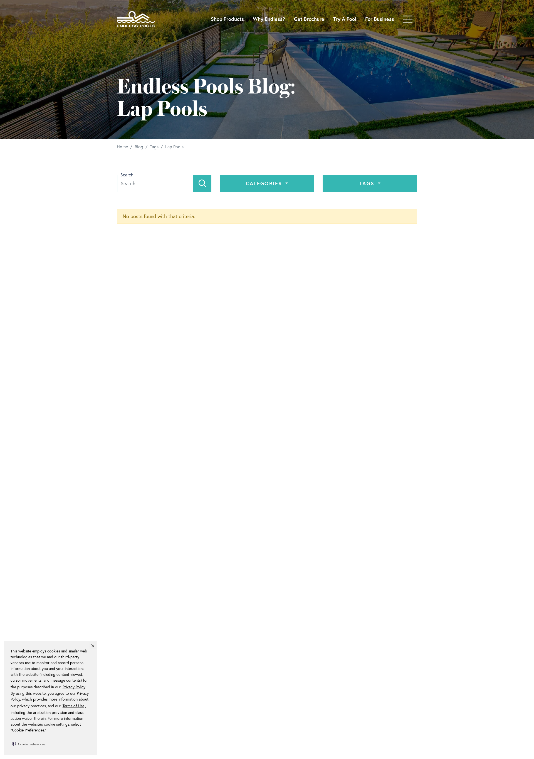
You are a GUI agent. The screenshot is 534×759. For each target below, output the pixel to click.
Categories (265, 183)
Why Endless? (269, 19)
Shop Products (227, 19)
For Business (379, 19)
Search (127, 175)
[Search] (202, 183)
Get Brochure (309, 19)
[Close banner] (93, 645)
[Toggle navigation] (408, 19)
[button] (28, 744)
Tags (368, 183)
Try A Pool (344, 19)
